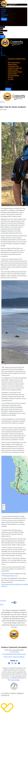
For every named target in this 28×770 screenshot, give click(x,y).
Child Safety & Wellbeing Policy (17, 59)
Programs (4, 9)
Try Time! (5, 25)
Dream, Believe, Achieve (15, 72)
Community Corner (13, 66)
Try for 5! (5, 23)
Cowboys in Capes (13, 70)
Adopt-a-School (12, 64)
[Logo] (8, 3)
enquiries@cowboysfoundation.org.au (14, 654)
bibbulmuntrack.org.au (11, 575)
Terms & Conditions (18, 656)
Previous (3, 600)
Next (1, 604)
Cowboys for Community (15, 68)
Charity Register (15, 680)
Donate (4, 19)
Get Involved (3, 30)
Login (2, 37)
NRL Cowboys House (14, 62)
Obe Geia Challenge (8, 21)
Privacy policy (8, 656)
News (1, 29)
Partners (2, 27)
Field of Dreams (12, 73)
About (2, 7)
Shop (1, 32)
